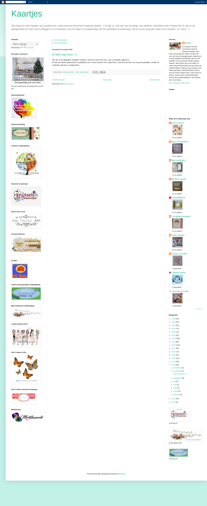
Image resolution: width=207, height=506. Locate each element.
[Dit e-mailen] (93, 72)
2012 (174, 365)
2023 (174, 329)
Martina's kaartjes (179, 179)
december (177, 368)
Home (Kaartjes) (60, 40)
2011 (174, 399)
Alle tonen (198, 309)
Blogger (122, 474)
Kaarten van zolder (179, 254)
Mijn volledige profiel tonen (179, 83)
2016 (174, 352)
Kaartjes (26, 13)
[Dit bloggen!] (96, 72)
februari (176, 395)
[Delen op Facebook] (101, 72)
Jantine (188, 43)
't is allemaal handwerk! (181, 216)
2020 (174, 338)
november (177, 371)
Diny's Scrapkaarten (180, 142)
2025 (174, 322)
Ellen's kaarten (178, 123)
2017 (174, 348)
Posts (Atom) (69, 84)
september (177, 378)
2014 (174, 358)
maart (175, 391)
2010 (174, 402)
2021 (174, 335)
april (175, 388)
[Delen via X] (99, 72)
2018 (174, 345)
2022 (174, 332)
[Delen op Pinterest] (104, 72)
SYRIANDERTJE (178, 198)
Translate (30, 48)
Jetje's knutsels (178, 235)
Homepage (107, 80)
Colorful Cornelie (178, 273)
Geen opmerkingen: (82, 72)
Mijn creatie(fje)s (178, 160)
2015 (174, 355)
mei (175, 385)
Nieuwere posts (59, 80)
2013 (174, 362)
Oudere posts (155, 80)
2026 (174, 319)
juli (174, 381)
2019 (174, 342)
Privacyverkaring (60, 43)
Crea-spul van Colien (180, 291)
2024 (174, 325)
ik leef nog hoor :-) (64, 54)
